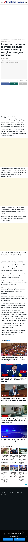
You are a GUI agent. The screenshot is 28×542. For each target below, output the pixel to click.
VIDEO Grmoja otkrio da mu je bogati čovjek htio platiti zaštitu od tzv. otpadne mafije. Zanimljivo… (14, 379)
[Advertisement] (14, 23)
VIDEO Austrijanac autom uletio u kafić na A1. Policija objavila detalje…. (13, 440)
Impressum (3, 494)
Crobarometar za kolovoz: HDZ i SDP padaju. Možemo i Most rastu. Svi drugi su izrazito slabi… (13, 359)
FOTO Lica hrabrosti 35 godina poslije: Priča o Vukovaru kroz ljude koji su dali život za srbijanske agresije (14, 420)
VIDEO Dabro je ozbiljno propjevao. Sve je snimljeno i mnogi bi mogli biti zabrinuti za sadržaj (13, 400)
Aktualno (4, 354)
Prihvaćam (8, 539)
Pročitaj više (19, 539)
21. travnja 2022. (4, 58)
